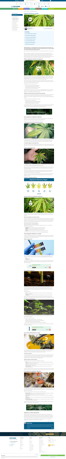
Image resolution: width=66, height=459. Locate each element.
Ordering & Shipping (41, 442)
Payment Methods (41, 441)
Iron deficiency (14, 23)
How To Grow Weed (14, 13)
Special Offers (21, 448)
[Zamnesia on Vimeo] (12, 444)
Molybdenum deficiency (16, 27)
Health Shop (21, 442)
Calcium (27, 230)
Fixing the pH (43, 261)
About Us (30, 443)
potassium (43, 77)
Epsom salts (36, 289)
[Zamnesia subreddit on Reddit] (11, 445)
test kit (32, 260)
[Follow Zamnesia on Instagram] (11, 444)
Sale (20, 449)
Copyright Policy (40, 450)
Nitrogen (27, 228)
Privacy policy (36, 454)
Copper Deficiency (15, 28)
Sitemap (30, 450)
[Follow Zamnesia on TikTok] (9, 445)
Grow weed (28, 11)
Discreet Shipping (31, 449)
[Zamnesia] (18, 6)
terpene (35, 96)
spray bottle (42, 320)
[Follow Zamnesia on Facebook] (9, 444)
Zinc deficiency (15, 22)
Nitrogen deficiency (15, 17)
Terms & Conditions (41, 443)
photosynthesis (26, 78)
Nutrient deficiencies (15, 16)
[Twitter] (53, 428)
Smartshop (21, 443)
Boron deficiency (15, 26)
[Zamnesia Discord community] (12, 445)
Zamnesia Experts (31, 448)
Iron (26, 229)
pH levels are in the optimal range (45, 255)
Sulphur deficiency (15, 20)
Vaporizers (21, 441)
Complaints (40, 449)
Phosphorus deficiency (16, 21)
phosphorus (39, 77)
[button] (25, 28)
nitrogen (36, 77)
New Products (30, 441)
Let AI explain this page (49, 28)
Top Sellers (30, 442)
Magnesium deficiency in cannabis (33, 11)
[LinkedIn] (52, 428)
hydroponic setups (43, 89)
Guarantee (40, 448)
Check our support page (12, 442)
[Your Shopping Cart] (49, 6)
